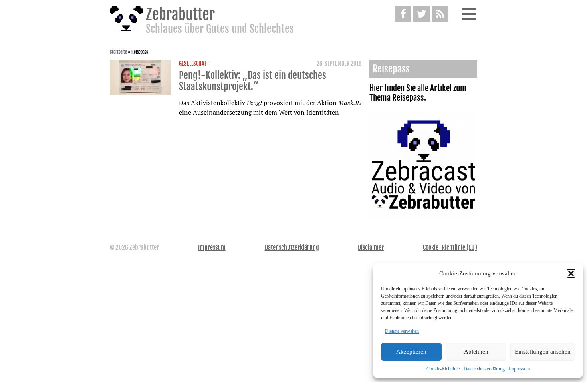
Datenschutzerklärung (484, 369)
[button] (571, 273)
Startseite (118, 52)
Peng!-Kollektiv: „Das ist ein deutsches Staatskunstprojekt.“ (252, 80)
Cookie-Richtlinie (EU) (450, 247)
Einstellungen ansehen (543, 351)
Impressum (519, 369)
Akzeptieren (411, 351)
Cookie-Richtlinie (443, 369)
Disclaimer (371, 247)
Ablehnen (476, 351)
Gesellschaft (194, 63)
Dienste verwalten (402, 331)
